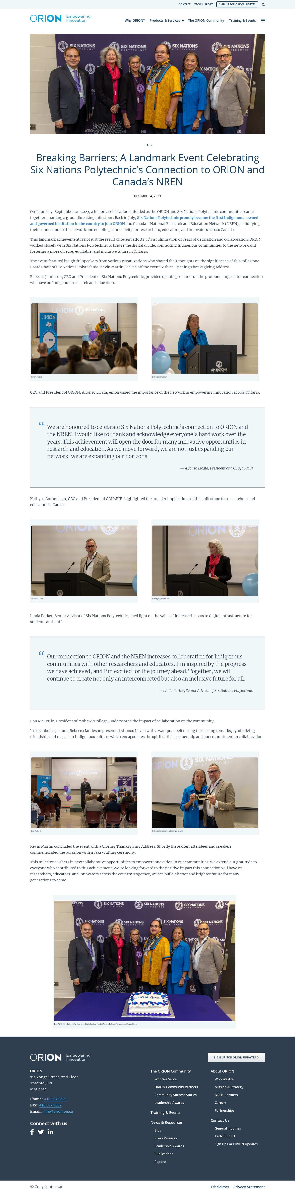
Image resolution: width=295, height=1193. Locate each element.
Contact (184, 4)
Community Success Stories (176, 1095)
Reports (161, 1161)
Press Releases (166, 1138)
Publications (164, 1154)
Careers (221, 1103)
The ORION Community (206, 20)
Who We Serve (166, 1079)
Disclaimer (220, 1186)
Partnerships (224, 1110)
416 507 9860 (55, 1098)
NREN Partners (226, 1095)
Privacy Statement (249, 1186)
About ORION (222, 1071)
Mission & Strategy (229, 1087)
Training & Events (242, 20)
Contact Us (220, 1121)
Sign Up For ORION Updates (237, 4)
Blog (158, 1131)
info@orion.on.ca (58, 1111)
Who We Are (224, 1079)
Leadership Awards (169, 1102)
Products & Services (165, 20)
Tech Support (203, 4)
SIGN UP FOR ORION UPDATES (235, 1057)
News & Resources (167, 1123)
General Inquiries (228, 1129)
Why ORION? (135, 20)
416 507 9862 (50, 1105)
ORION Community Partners (176, 1087)
